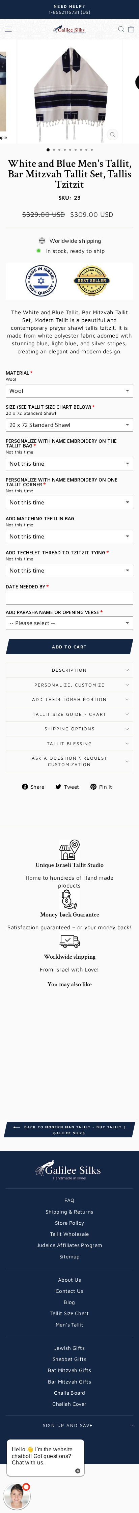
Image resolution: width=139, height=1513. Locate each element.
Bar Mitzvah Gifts (69, 1381)
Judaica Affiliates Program (70, 1245)
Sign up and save (68, 1425)
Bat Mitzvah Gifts (69, 1370)
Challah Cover (69, 1404)
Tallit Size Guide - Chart (70, 714)
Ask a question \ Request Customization (70, 761)
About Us (69, 1280)
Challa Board (69, 1393)
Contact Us (69, 1291)
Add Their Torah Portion (69, 699)
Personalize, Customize (69, 685)
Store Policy (69, 1223)
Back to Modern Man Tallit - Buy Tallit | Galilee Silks (74, 1130)
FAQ (69, 1200)
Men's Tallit (69, 1324)
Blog (69, 1302)
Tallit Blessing (69, 743)
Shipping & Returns (69, 1212)
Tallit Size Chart (69, 1313)
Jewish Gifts (69, 1348)
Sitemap (69, 1256)
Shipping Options (70, 728)
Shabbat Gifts (69, 1359)
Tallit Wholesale (69, 1234)
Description (69, 670)
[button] (16, 1496)
